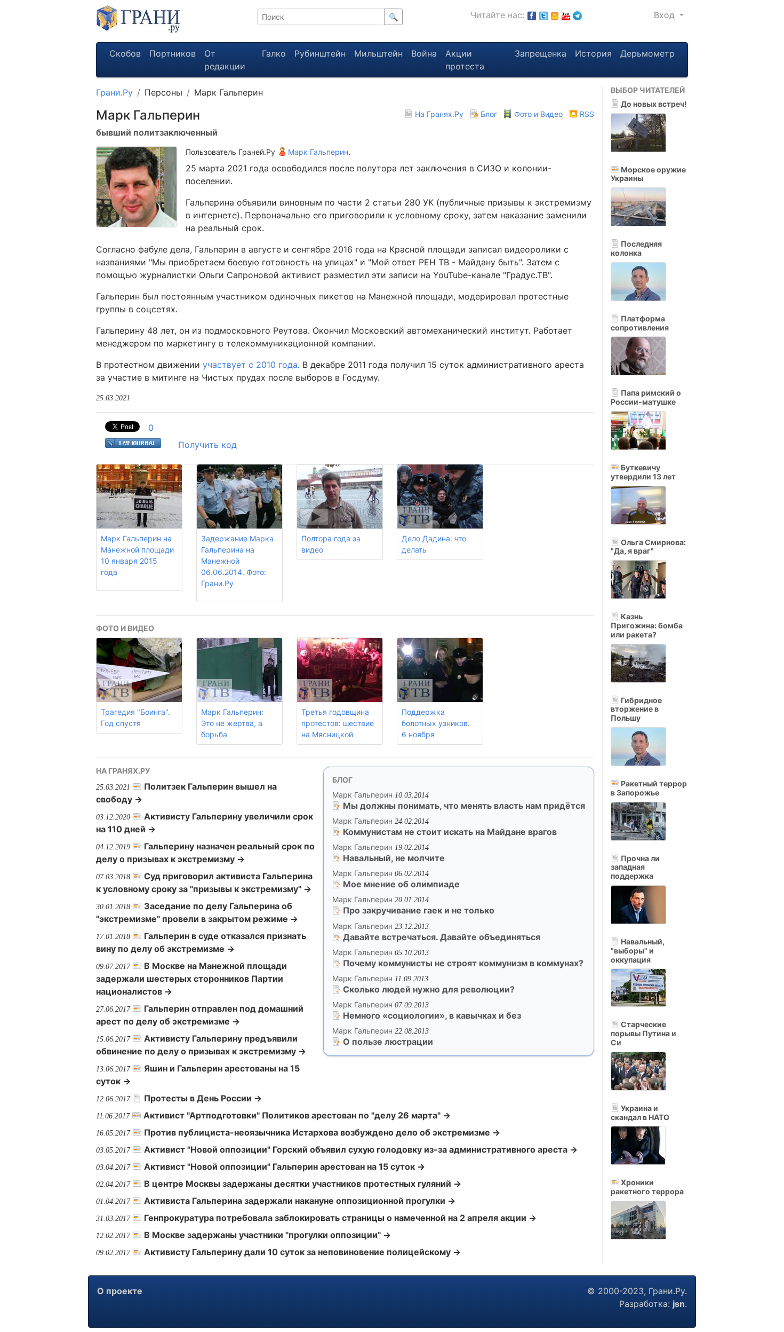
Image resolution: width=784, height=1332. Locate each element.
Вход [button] (665, 15)
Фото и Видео (538, 114)
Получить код (207, 444)
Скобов (125, 53)
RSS (586, 114)
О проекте (119, 1291)
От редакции (224, 60)
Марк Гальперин (317, 151)
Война (424, 53)
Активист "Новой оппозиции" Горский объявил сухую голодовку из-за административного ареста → (361, 1149)
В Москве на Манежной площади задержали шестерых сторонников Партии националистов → (191, 978)
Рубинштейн (320, 53)
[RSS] (554, 15)
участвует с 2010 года (250, 364)
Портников (172, 53)
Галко (274, 53)
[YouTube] (566, 15)
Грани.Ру (114, 92)
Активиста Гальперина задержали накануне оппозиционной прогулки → (299, 1200)
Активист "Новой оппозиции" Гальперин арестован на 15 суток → (284, 1166)
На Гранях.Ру (439, 114)
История (593, 53)
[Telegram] (577, 15)
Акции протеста (464, 60)
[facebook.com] (532, 15)
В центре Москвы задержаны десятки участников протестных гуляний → (302, 1183)
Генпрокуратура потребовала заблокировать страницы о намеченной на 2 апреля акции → (340, 1217)
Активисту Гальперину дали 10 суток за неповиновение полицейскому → (302, 1252)
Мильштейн (378, 53)
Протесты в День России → (203, 1098)
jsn (679, 1303)
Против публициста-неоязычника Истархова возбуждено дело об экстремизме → (322, 1132)
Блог (488, 114)
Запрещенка (540, 53)
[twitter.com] (543, 15)
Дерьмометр (647, 53)
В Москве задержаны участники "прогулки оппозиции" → (267, 1234)
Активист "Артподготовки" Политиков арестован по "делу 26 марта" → (297, 1115)
